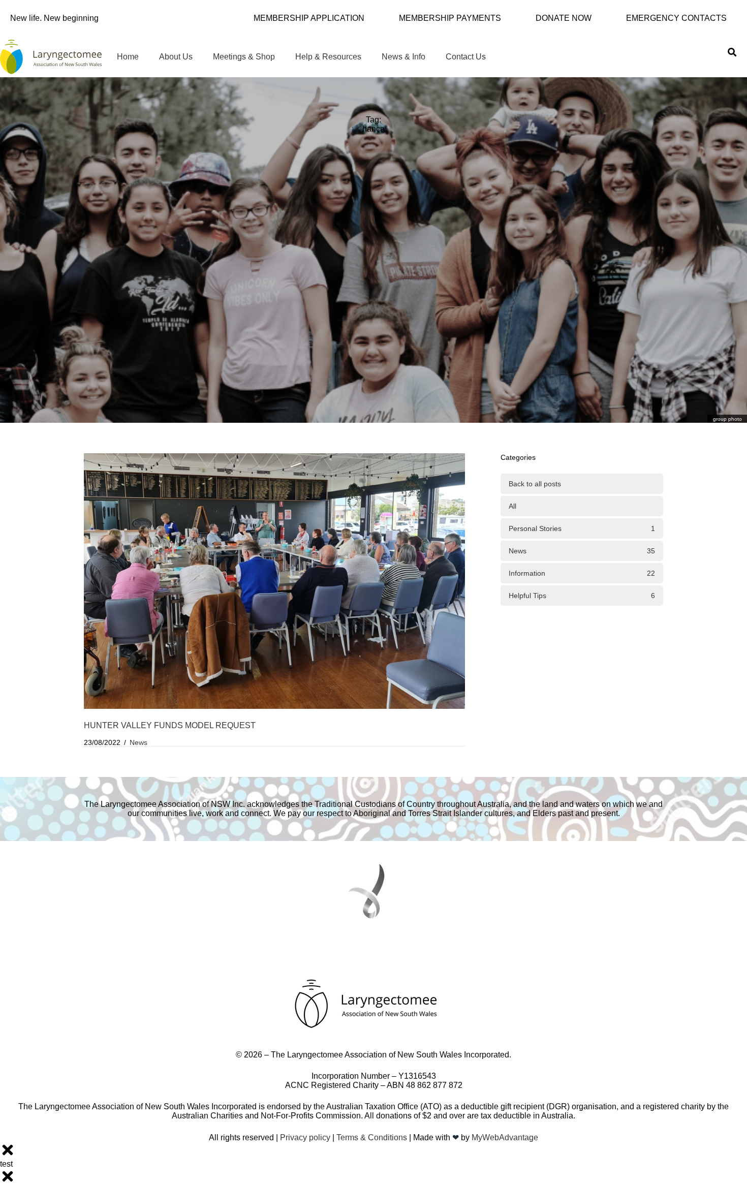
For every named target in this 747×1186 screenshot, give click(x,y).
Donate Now (564, 18)
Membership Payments (450, 18)
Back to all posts (535, 484)
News (138, 742)
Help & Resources (328, 56)
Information (582, 573)
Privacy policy (305, 1137)
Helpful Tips (582, 595)
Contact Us (466, 56)
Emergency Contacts (676, 18)
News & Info (403, 56)
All (512, 506)
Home (128, 56)
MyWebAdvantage (505, 1137)
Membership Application (309, 18)
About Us (176, 56)
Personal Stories (582, 528)
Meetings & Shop (244, 56)
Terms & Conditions (371, 1137)
